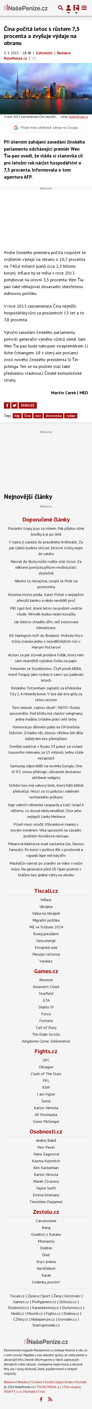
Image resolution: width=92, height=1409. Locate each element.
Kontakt (81, 1382)
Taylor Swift (46, 1188)
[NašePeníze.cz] (26, 8)
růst (38, 416)
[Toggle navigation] (84, 8)
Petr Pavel (46, 1147)
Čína (27, 416)
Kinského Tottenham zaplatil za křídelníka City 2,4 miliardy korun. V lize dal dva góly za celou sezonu (46, 694)
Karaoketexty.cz (45, 1307)
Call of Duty (46, 1027)
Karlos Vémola (46, 1107)
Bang (46, 1227)
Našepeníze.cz (43, 1319)
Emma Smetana (46, 1194)
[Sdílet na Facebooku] (7, 405)
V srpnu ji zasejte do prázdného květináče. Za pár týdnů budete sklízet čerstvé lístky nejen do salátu (46, 548)
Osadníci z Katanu (46, 1234)
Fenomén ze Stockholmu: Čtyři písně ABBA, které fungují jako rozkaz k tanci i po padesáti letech (46, 674)
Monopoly (46, 1241)
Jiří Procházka (46, 1114)
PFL (46, 1080)
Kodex (70, 1382)
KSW (46, 1087)
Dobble (46, 1247)
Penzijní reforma (46, 954)
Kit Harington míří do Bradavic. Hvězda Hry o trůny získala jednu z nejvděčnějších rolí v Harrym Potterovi (46, 641)
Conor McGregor (46, 1121)
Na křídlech (46, 1268)
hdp (17, 416)
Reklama (10, 1382)
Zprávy (33, 1295)
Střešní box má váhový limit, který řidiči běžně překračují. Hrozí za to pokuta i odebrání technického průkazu (46, 791)
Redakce (23, 1382)
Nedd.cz (17, 1313)
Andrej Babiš (46, 1140)
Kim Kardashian (46, 1167)
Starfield (46, 993)
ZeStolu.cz (68, 1301)
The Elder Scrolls (46, 1034)
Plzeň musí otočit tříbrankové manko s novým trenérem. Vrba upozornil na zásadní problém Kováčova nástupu (46, 830)
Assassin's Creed (46, 986)
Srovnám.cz (67, 1319)
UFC (46, 1060)
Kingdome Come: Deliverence (46, 1041)
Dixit (46, 1254)
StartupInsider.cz (46, 1325)
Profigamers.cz (44, 1301)
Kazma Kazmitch (46, 1160)
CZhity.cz (20, 1319)
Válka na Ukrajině (46, 913)
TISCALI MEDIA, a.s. (49, 1387)
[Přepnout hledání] (61, 8)
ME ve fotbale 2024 (46, 926)
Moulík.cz (35, 1313)
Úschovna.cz (72, 1307)
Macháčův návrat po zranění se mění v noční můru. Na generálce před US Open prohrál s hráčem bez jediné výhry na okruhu (46, 869)
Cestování (72, 1295)
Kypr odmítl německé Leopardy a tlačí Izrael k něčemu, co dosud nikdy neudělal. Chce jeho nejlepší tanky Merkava (46, 810)
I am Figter (46, 1094)
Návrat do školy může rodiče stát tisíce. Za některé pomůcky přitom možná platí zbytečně (46, 567)
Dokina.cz (71, 1313)
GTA (46, 1000)
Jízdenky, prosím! (46, 1282)
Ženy (57, 1295)
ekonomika (54, 416)
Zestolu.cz (46, 1212)
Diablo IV (46, 1007)
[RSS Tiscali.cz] (50, 1399)
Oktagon (46, 1066)
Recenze (46, 979)
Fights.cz (46, 1051)
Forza (46, 1013)
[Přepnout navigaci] (68, 8)
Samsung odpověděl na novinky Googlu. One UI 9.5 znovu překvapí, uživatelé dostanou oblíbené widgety (46, 771)
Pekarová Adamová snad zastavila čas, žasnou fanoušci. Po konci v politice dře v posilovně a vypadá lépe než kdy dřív (46, 849)
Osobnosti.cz (46, 1131)
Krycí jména (46, 1261)
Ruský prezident (46, 933)
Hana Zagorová (46, 1154)
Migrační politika (46, 920)
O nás (41, 1392)
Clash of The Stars (46, 1073)
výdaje (71, 416)
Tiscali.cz (46, 891)
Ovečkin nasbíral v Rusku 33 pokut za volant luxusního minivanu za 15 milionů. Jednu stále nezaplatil (46, 752)
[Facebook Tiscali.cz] (41, 1399)
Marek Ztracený (46, 1181)
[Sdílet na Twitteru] (14, 405)
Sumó (46, 1100)
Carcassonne (46, 1220)
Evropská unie (46, 947)
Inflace (46, 899)
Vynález (46, 961)
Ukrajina (46, 906)
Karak (46, 1275)
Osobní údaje (54, 1382)
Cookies (36, 1382)
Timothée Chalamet (46, 1201)
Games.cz (46, 971)
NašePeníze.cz (78, 117)
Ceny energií (46, 940)
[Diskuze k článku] (34, 58)
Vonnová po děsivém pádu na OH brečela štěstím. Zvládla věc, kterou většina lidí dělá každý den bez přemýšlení (46, 732)
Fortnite (46, 1020)
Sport (46, 1295)
